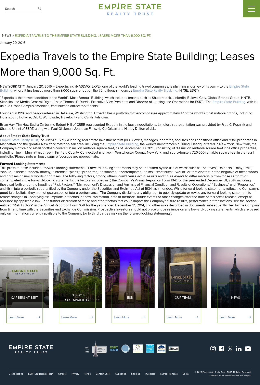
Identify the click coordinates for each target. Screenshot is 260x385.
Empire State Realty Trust (19, 140)
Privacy (75, 373)
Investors (150, 373)
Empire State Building (228, 101)
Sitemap (135, 373)
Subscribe (120, 373)
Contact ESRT (103, 373)
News (7, 35)
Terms (87, 373)
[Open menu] (251, 8)
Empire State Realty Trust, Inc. (155, 90)
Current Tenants (169, 373)
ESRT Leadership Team (40, 373)
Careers (62, 373)
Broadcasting (16, 373)
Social (186, 373)
